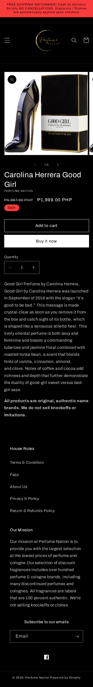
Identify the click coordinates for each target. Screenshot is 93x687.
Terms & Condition (27, 462)
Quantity (11, 257)
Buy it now (46, 241)
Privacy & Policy (24, 498)
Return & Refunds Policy (32, 511)
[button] (7, 40)
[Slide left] (35, 164)
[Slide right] (58, 164)
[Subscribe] (77, 636)
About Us (18, 487)
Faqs (14, 474)
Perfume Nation (37, 677)
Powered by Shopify (65, 677)
